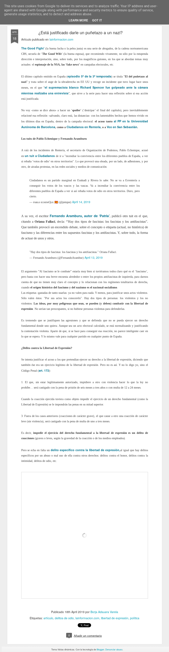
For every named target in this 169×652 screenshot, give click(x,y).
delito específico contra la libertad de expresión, (85, 450)
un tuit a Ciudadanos (40, 156)
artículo (48, 618)
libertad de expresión (114, 618)
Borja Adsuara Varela (104, 612)
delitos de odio (64, 618)
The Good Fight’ (33, 48)
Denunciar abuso (113, 649)
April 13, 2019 (93, 257)
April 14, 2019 (81, 202)
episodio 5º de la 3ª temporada (89, 76)
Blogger (100, 649)
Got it (97, 20)
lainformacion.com (61, 39)
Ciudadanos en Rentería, (84, 127)
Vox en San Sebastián (122, 127)
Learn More (78, 20)
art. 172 (44, 370)
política (134, 618)
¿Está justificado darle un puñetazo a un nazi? (80, 32)
